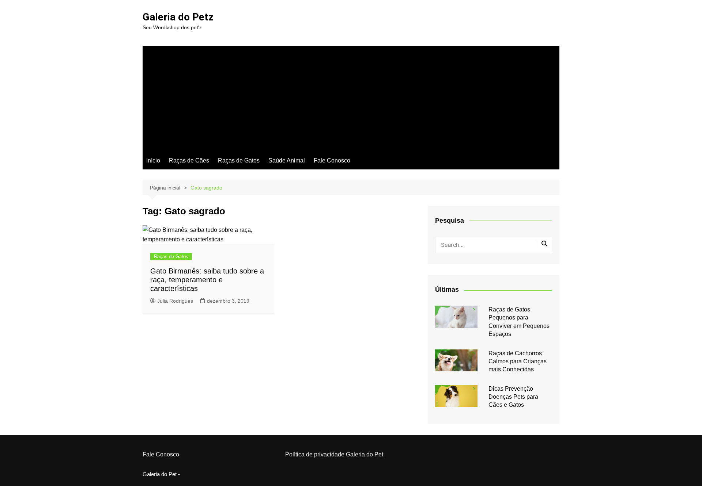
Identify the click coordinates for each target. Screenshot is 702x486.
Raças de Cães (189, 160)
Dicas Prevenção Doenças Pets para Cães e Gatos (513, 397)
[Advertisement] (351, 97)
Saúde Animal (286, 160)
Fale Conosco (332, 160)
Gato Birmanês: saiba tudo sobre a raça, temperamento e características (207, 279)
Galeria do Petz (178, 17)
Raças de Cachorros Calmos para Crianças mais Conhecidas (517, 361)
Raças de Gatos (239, 160)
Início (153, 160)
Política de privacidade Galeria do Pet (334, 454)
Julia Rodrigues (175, 301)
